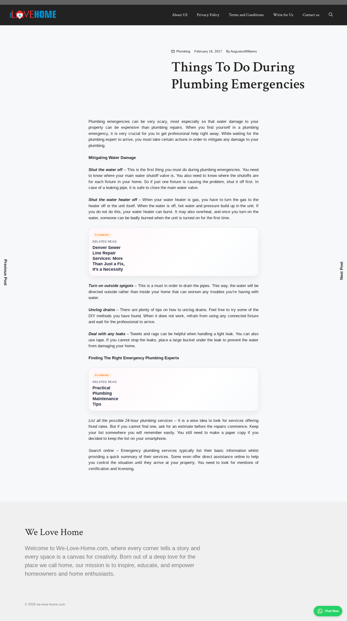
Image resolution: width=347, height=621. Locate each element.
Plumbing (183, 51)
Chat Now (332, 611)
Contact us (311, 14)
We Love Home (54, 532)
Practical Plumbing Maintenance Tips (105, 396)
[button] (331, 15)
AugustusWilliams (244, 51)
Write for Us (283, 14)
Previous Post (5, 272)
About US (179, 14)
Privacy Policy (208, 14)
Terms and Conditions (246, 14)
